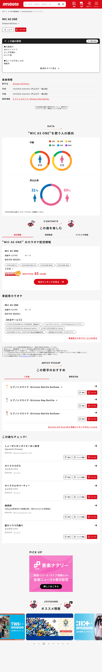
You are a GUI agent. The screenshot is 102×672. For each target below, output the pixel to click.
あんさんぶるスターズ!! (22, 453)
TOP (3, 11)
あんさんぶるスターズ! (22, 512)
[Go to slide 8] (67, 643)
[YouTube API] (25, 356)
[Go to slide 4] (48, 643)
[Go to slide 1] (34, 643)
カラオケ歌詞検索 (13, 11)
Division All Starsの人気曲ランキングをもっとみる (72, 427)
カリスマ (16, 473)
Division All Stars (27, 11)
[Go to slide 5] (53, 643)
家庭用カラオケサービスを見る (83, 338)
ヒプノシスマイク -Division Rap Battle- (31, 99)
